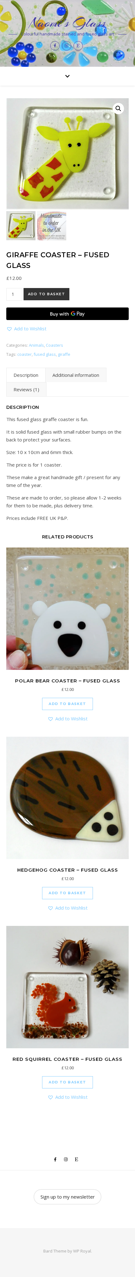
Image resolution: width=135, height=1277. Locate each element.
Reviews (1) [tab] (26, 389)
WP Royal (82, 1251)
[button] (118, 108)
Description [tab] (26, 375)
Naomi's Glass (67, 23)
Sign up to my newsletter (67, 1197)
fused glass (45, 354)
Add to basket (46, 294)
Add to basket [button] (67, 704)
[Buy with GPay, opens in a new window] (67, 313)
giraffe (64, 354)
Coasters (54, 345)
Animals (36, 345)
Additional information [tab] (75, 375)
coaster (24, 354)
